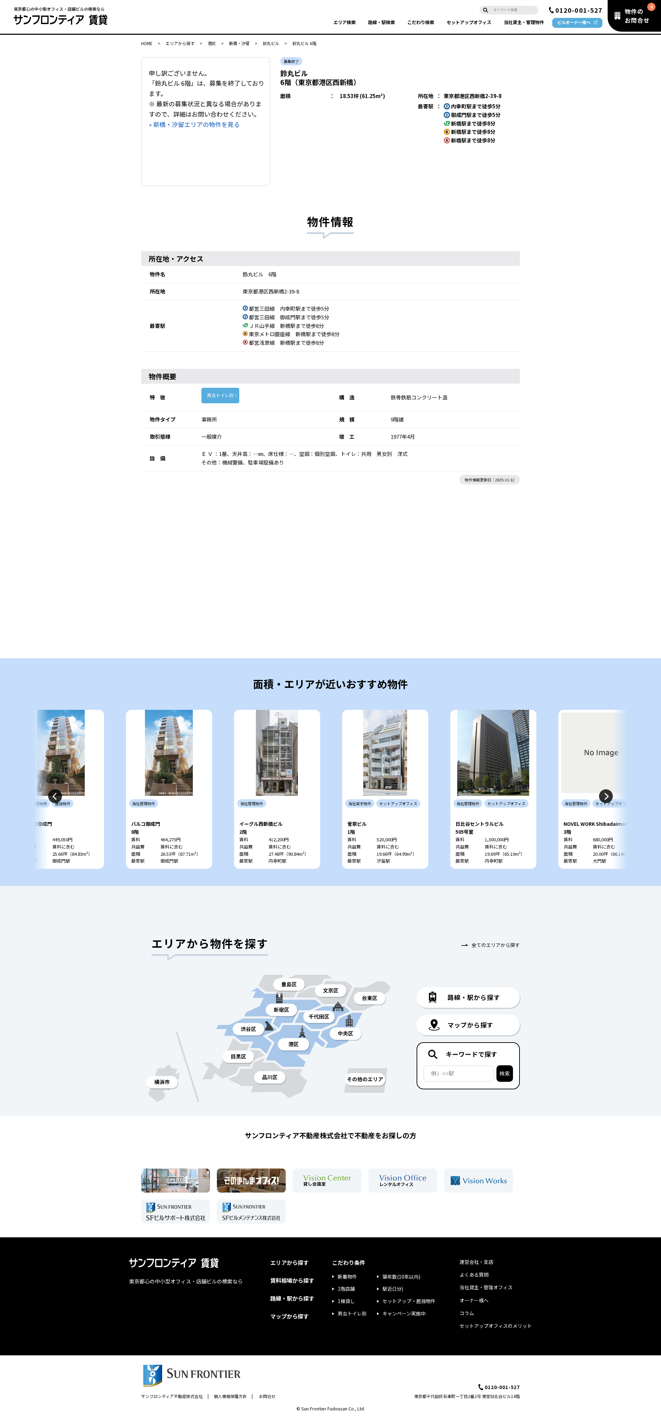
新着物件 (347, 1276)
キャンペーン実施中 (404, 1313)
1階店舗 (346, 1288)
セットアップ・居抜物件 (409, 1301)
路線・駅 (381, 22)
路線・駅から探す (292, 1298)
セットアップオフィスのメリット (496, 1325)
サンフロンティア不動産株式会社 (172, 1396)
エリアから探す (180, 43)
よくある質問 (474, 1274)
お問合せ (267, 1396)
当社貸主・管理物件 (524, 22)
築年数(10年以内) (401, 1276)
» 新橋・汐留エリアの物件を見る (194, 124)
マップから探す (289, 1316)
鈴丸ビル (271, 43)
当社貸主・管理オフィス (486, 1287)
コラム (467, 1313)
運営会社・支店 (476, 1261)
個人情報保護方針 (230, 1396)
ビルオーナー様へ (573, 22)
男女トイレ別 (220, 395)
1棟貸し (346, 1301)
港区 (212, 43)
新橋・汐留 (239, 43)
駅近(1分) (392, 1288)
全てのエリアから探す (496, 944)
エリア (344, 22)
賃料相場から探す (292, 1280)
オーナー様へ (474, 1300)
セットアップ (469, 22)
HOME (147, 43)
